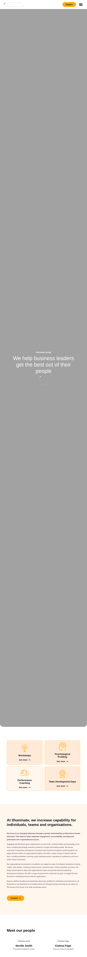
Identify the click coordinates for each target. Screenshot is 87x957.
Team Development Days (62, 781)
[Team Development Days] (62, 774)
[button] (81, 4)
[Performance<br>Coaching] (24, 772)
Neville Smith (24, 945)
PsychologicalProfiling (62, 755)
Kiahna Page (63, 945)
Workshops (24, 755)
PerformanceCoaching (25, 781)
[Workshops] (24, 748)
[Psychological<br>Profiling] (62, 746)
